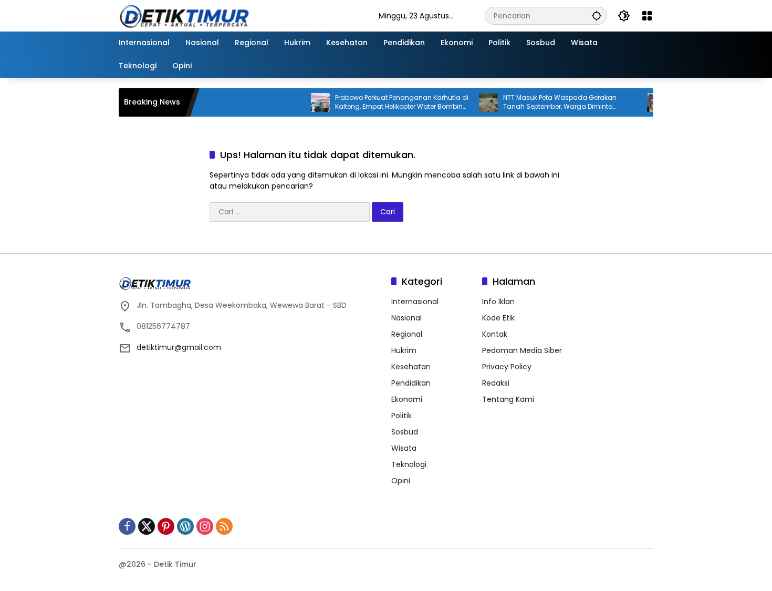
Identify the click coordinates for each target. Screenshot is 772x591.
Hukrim (403, 350)
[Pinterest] (166, 526)
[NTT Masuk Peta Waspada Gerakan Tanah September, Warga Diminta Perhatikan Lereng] (475, 102)
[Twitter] (146, 526)
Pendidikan (411, 383)
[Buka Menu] (647, 15)
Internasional (415, 301)
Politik (401, 415)
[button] (596, 15)
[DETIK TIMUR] (238, 15)
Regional (406, 334)
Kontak (494, 334)
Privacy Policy (506, 366)
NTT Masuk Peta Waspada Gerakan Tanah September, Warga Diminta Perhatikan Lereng (546, 102)
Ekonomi (406, 399)
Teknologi (408, 464)
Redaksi (495, 383)
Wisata (403, 448)
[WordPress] (185, 526)
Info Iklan (498, 301)
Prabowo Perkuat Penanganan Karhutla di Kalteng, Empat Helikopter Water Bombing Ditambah (388, 102)
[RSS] (224, 526)
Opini (400, 480)
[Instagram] (204, 526)
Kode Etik (498, 318)
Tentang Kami (508, 399)
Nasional (406, 318)
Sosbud (404, 432)
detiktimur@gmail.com (179, 347)
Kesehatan (411, 366)
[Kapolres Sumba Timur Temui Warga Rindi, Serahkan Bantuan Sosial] (643, 102)
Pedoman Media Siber (522, 350)
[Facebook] (127, 526)
